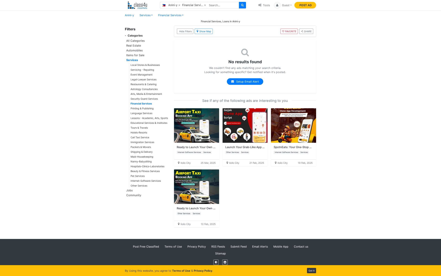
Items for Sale (135, 55)
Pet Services (138, 175)
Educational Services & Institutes (149, 122)
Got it (312, 270)
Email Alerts (260, 246)
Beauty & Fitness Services (145, 171)
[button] (283, 5)
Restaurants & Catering (144, 84)
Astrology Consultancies (144, 89)
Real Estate (133, 45)
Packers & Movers (141, 146)
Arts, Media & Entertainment (146, 93)
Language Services (141, 113)
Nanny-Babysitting (141, 161)
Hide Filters (185, 31)
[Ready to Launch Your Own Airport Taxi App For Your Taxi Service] (196, 125)
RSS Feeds (218, 246)
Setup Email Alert (247, 81)
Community (133, 195)
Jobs (129, 190)
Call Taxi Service (140, 137)
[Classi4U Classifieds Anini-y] (138, 5)
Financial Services (169, 15)
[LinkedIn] (225, 262)
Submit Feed (238, 246)
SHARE (308, 31)
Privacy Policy (196, 246)
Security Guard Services (144, 98)
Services (145, 15)
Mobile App (280, 246)
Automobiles (134, 50)
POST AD (305, 5)
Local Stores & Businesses (145, 64)
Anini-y (129, 15)
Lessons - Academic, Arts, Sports (149, 118)
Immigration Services (142, 142)
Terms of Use (173, 246)
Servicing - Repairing (142, 69)
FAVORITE (290, 31)
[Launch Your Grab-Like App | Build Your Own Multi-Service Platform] (245, 125)
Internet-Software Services (146, 180)
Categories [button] (134, 35)
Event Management (141, 74)
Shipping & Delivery (142, 151)
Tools (266, 5)
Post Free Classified (146, 246)
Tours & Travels (139, 127)
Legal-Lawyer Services (143, 79)
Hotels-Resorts (139, 132)
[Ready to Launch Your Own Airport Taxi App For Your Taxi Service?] (196, 186)
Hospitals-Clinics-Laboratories (147, 166)
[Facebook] (216, 262)
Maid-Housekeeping (142, 156)
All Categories (135, 40)
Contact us (301, 246)
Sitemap (220, 253)
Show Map (205, 31)
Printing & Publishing (142, 108)
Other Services (139, 185)
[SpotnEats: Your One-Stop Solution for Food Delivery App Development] (293, 125)
